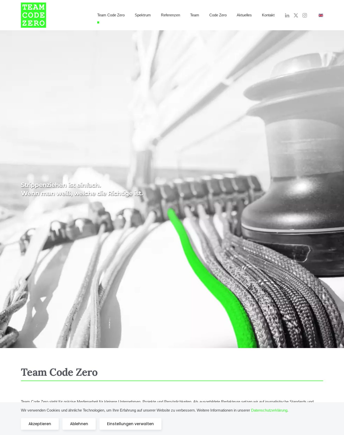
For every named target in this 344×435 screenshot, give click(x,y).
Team (194, 15)
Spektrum (143, 15)
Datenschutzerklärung (269, 410)
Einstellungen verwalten (130, 423)
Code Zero (218, 15)
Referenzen (170, 15)
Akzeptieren (39, 423)
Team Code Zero (111, 15)
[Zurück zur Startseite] (33, 15)
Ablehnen (79, 423)
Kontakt (268, 15)
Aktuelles (244, 15)
